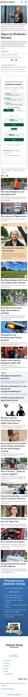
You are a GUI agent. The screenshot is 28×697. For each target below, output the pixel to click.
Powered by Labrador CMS (14, 694)
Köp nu (14, 124)
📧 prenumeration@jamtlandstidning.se (11, 155)
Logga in (8, 110)
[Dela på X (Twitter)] (14, 60)
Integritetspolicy (8, 674)
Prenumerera (8, 660)
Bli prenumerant (14, 592)
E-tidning (6, 663)
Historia (6, 668)
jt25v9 (15, 170)
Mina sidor (19, 110)
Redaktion (7, 666)
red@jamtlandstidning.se (8, 689)
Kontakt (6, 671)
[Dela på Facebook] (11, 60)
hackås (4, 172)
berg (3, 170)
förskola (21, 170)
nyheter (8, 170)
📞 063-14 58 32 (7, 153)
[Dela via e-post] (16, 60)
